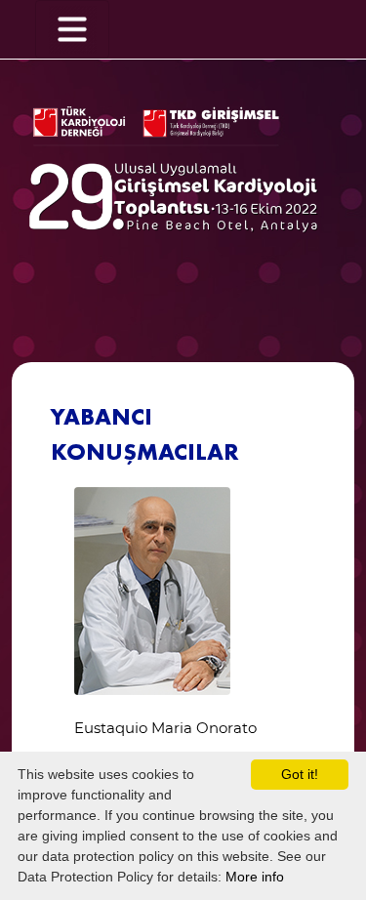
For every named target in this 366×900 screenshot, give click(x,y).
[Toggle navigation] (72, 29)
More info (254, 876)
